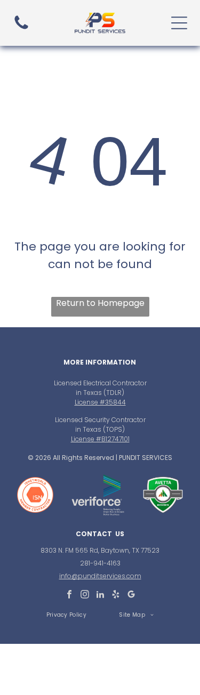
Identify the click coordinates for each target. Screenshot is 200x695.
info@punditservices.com (100, 575)
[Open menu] (179, 23)
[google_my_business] (131, 595)
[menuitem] (66, 615)
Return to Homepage (100, 303)
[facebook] (69, 595)
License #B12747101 (100, 438)
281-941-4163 (100, 563)
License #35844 (100, 402)
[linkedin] (100, 595)
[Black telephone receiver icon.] (21, 28)
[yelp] (115, 595)
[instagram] (84, 595)
